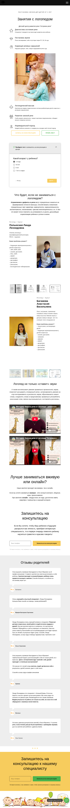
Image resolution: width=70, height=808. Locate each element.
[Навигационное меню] (67, 3)
